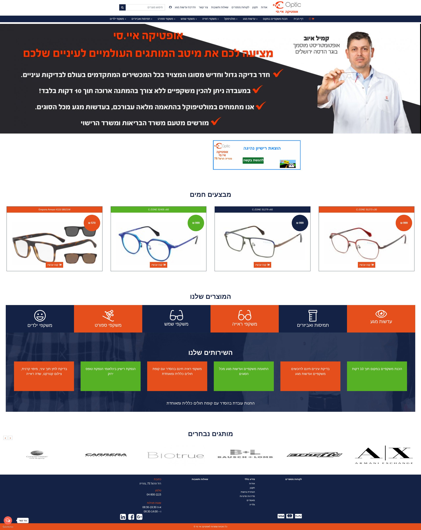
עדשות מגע (250, 18)
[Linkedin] (123, 517)
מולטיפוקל (230, 18)
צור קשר (203, 7)
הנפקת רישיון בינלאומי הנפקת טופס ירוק (111, 371)
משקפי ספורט (166, 18)
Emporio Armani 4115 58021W (158, 209)
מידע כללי (250, 479)
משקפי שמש (189, 18)
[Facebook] (131, 517)
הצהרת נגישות (248, 492)
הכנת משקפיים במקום (275, 18)
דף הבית (298, 18)
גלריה (252, 504)
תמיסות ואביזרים (142, 18)
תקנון (255, 7)
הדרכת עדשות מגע (185, 7)
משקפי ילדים (118, 18)
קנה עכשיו (364, 264)
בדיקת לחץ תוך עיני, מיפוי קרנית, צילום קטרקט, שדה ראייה (44, 371)
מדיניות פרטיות (247, 496)
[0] (313, 18)
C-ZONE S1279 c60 (366, 209)
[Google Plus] (139, 517)
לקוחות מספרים (240, 7)
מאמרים (251, 500)
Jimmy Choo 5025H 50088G (54, 209)
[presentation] (10, 438)
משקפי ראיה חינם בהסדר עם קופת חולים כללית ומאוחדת (177, 371)
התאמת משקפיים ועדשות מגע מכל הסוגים (244, 371)
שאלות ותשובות (219, 7)
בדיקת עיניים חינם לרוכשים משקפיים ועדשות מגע (310, 371)
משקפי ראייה (210, 18)
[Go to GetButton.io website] (8, 527)
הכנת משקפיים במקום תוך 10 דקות (377, 369)
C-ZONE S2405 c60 (262, 209)
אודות (264, 7)
